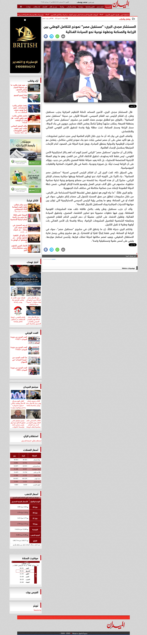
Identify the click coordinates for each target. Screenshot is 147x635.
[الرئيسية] (108, 7)
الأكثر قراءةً (32, 200)
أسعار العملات (30, 449)
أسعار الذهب (31, 494)
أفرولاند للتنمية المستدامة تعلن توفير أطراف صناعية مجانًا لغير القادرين (97, 14)
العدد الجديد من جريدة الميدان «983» (19, 368)
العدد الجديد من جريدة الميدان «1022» (19, 348)
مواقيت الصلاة (30, 558)
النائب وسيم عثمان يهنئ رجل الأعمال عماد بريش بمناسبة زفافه (33, 402)
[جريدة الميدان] (25, 45)
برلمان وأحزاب (125, 18)
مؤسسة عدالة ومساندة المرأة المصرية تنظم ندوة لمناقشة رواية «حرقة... (43, 14)
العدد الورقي (31, 332)
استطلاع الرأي (30, 436)
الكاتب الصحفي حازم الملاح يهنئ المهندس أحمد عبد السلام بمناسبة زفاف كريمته (33, 423)
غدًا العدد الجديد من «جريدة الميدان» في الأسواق (19, 359)
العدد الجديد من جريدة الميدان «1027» (19, 338)
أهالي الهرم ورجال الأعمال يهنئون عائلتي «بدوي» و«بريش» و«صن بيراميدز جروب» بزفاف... (18, 405)
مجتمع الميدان (30, 387)
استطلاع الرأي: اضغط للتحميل (31, 440)
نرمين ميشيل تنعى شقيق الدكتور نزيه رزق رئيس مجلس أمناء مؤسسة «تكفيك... (18, 423)
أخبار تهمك (32, 262)
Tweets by (37, 609)
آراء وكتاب (33, 80)
